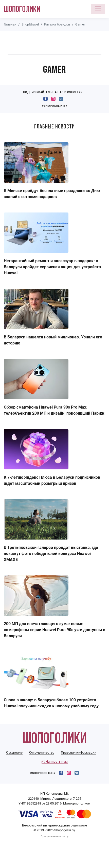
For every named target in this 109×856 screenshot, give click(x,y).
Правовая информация (78, 752)
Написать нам (56, 761)
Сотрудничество (41, 752)
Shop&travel (30, 24)
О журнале (14, 752)
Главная (10, 24)
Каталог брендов (57, 24)
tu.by (65, 836)
